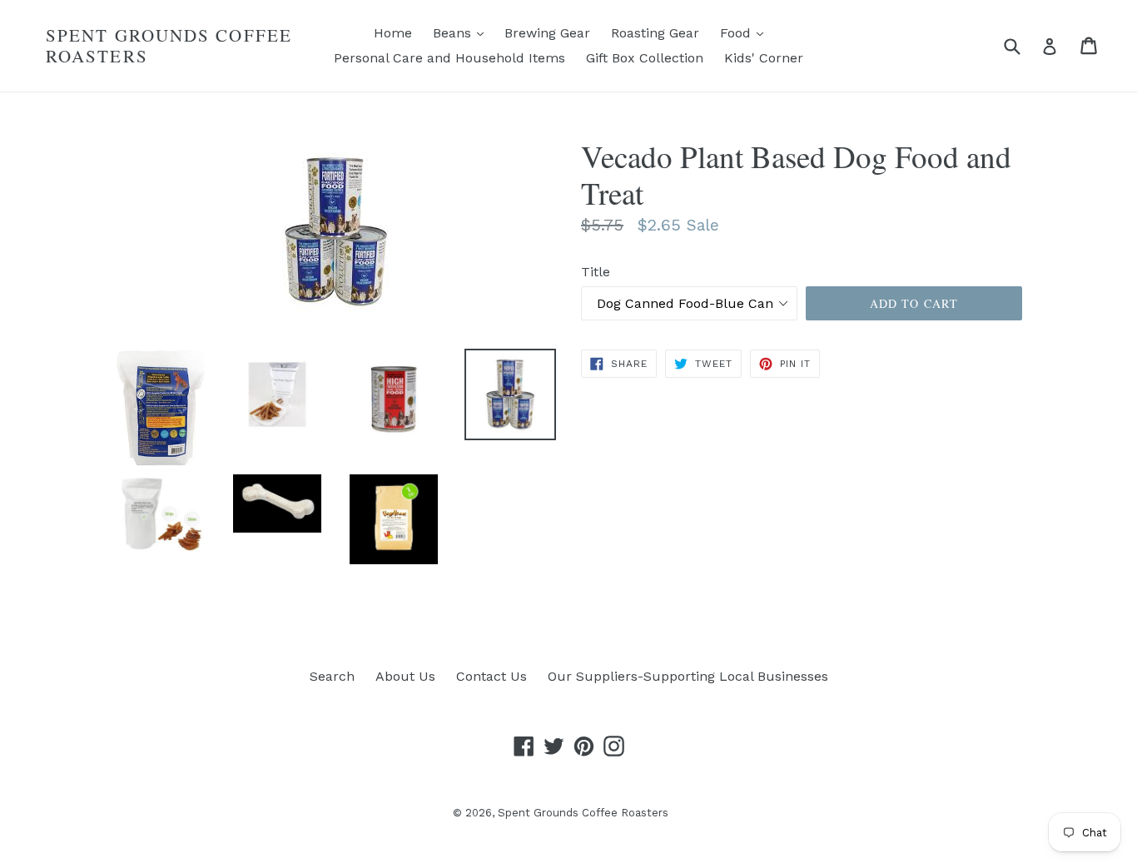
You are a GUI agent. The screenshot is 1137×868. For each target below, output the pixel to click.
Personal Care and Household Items (449, 58)
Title (595, 272)
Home (393, 33)
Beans (462, 32)
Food (746, 32)
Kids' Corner (763, 58)
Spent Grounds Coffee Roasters (169, 46)
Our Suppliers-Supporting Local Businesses (688, 676)
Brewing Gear (547, 33)
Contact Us (491, 676)
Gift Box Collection (644, 58)
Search (332, 676)
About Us (405, 676)
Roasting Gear (655, 33)
